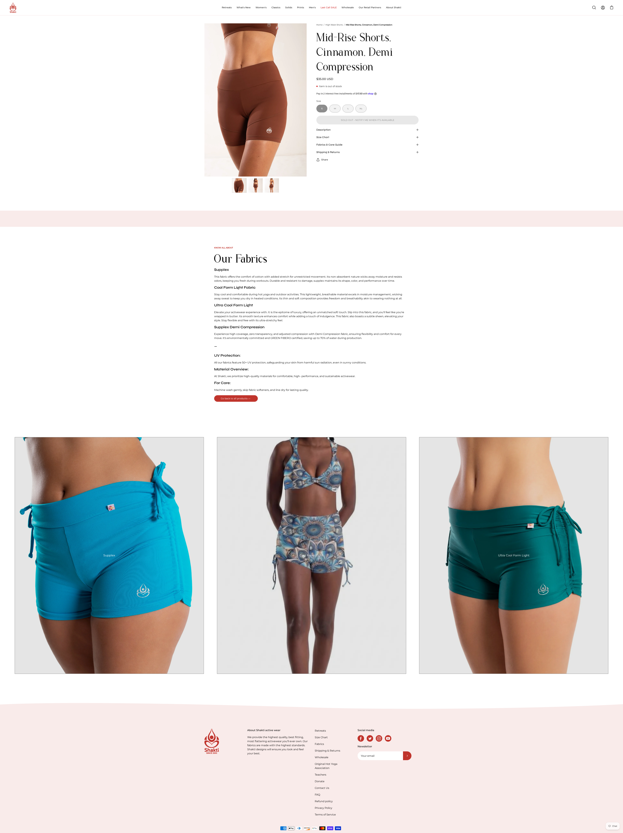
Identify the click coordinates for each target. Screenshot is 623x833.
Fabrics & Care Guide (329, 144)
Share (324, 159)
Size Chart (322, 137)
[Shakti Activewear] (13, 7)
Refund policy (324, 801)
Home (319, 25)
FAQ (317, 794)
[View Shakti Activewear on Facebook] (361, 738)
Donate (319, 781)
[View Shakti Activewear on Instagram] (379, 738)
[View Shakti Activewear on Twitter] (370, 738)
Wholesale (321, 757)
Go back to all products (234, 398)
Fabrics (319, 744)
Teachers (320, 774)
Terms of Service (325, 814)
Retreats (320, 730)
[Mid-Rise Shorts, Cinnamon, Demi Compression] (239, 185)
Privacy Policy (323, 807)
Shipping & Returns (328, 152)
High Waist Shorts (334, 25)
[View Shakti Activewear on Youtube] (388, 738)
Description (323, 129)
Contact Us (322, 788)
